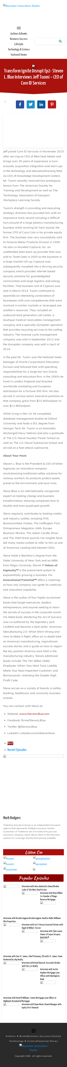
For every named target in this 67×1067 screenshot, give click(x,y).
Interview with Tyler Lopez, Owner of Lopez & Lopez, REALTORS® (51, 934)
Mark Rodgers (12, 818)
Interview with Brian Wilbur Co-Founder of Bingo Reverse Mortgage (51, 896)
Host (10, 743)
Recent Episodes (17, 750)
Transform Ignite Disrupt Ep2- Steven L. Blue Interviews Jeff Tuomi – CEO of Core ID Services (33, 77)
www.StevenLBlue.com (34, 714)
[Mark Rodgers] (33, 784)
